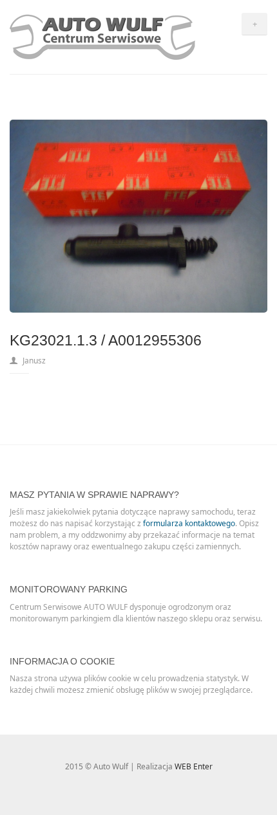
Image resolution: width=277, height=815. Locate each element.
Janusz (34, 360)
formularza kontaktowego (189, 523)
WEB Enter (194, 766)
